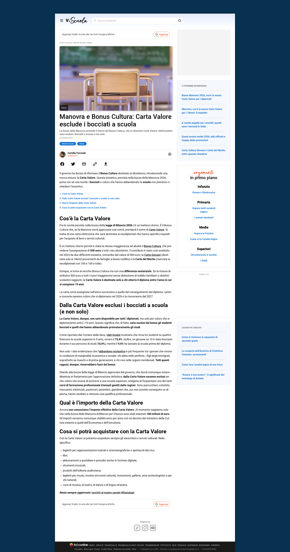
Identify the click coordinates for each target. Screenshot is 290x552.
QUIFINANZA (192, 545)
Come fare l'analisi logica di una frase (202, 364)
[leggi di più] (169, 154)
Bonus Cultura (152, 246)
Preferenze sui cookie (122, 549)
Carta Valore (156, 229)
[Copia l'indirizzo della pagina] (95, 164)
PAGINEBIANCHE (152, 545)
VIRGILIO (99, 545)
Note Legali (88, 549)
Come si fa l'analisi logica (204, 239)
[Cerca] (179, 20)
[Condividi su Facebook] (62, 164)
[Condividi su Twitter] (73, 164)
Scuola (69, 43)
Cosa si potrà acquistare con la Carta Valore (84, 207)
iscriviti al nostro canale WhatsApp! (113, 492)
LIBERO (92, 545)
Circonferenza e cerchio (204, 254)
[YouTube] (153, 528)
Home (62, 43)
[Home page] (76, 20)
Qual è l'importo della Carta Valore (79, 203)
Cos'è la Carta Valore (72, 193)
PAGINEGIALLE (111, 545)
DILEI (174, 545)
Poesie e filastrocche (203, 192)
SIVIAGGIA (182, 545)
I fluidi (203, 260)
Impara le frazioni (203, 233)
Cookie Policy (106, 549)
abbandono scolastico (112, 351)
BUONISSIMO (204, 545)
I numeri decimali (203, 217)
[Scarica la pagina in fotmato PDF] (105, 164)
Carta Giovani (152, 254)
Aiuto (134, 549)
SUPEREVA (215, 545)
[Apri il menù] (61, 20)
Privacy (97, 549)
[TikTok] (137, 528)
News (89, 43)
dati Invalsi (113, 334)
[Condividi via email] (84, 164)
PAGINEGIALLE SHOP (127, 545)
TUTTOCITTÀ (165, 545)
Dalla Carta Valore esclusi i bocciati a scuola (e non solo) (90, 198)
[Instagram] (145, 528)
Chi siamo (78, 549)
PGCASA (140, 545)
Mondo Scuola (79, 43)
